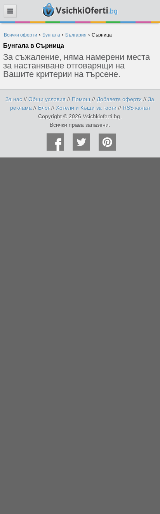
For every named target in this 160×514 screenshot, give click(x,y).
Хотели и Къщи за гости (86, 108)
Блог (44, 108)
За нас (13, 99)
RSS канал (136, 108)
